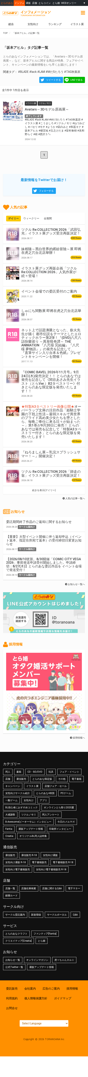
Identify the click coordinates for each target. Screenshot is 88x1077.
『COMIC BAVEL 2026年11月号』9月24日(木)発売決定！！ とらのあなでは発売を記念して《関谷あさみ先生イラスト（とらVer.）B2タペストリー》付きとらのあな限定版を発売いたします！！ (51, 381)
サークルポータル (57, 914)
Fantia (8, 828)
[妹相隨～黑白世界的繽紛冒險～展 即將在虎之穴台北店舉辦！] (12, 253)
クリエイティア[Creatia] (18, 940)
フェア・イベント (69, 771)
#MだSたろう (54, 71)
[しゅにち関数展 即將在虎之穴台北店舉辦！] (12, 315)
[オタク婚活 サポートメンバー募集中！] (44, 688)
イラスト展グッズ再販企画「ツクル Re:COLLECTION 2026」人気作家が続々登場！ (49, 272)
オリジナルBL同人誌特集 (33, 836)
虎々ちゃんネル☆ (64, 960)
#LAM (41, 71)
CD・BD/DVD (34, 771)
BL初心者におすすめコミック (21, 807)
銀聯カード (11, 895)
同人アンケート (50, 814)
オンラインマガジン (37, 960)
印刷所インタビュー (60, 828)
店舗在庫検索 (28, 888)
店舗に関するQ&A (52, 888)
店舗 (34, 3)
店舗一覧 (10, 888)
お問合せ (12, 1008)
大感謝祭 (10, 814)
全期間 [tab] (48, 218)
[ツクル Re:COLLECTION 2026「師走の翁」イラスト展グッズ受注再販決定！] (12, 476)
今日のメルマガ (66, 821)
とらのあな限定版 (42, 779)
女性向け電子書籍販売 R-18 (51, 869)
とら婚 (56, 3)
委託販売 (12, 988)
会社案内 (30, 988)
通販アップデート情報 (30, 828)
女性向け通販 (50, 855)
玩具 (51, 771)
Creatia (9, 836)
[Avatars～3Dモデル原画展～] (13, 111)
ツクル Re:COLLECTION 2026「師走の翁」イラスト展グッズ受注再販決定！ (51, 473)
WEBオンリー (68, 3)
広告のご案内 (51, 988)
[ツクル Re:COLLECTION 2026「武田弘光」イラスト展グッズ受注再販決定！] (12, 234)
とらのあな (7, 3)
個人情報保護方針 (35, 998)
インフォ (19, 3)
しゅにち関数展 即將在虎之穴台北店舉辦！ (51, 312)
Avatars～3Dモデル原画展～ (47, 109)
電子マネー (74, 888)
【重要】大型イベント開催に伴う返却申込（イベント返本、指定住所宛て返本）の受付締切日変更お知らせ (43, 540)
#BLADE (23, 71)
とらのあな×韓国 (45, 793)
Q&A (75, 914)
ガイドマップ (62, 998)
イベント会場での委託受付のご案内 (49, 291)
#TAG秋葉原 (72, 71)
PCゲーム (66, 793)
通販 (28, 3)
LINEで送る (76, 79)
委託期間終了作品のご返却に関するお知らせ (39, 522)
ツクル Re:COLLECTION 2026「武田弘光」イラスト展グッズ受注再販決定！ (51, 231)
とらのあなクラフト (16, 933)
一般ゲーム (11, 800)
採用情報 (72, 988)
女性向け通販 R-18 (15, 862)
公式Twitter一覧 (14, 967)
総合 (11, 24)
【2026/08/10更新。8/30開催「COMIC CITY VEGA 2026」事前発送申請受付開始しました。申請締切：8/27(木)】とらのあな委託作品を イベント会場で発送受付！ (44, 564)
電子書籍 (76, 779)
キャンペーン (12, 786)
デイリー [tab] (13, 218)
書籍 (18, 771)
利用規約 (12, 998)
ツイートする (53, 79)
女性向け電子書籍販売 (17, 869)
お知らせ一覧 (12, 960)
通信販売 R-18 (29, 855)
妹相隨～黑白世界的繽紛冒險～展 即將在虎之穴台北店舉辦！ (51, 251)
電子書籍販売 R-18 (63, 862)
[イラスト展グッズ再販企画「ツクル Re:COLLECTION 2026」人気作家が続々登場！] (12, 272)
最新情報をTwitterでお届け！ (44, 180)
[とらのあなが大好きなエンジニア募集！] (44, 728)
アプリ (43, 800)
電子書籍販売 (39, 862)
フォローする (46, 190)
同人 (7, 771)
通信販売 (21, 779)
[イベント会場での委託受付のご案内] (12, 296)
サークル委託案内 (15, 914)
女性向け (33, 24)
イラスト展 (32, 786)
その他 (61, 779)
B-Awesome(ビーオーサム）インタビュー (28, 821)
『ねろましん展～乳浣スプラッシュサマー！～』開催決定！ (50, 454)
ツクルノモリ (28, 814)
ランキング (55, 24)
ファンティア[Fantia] (45, 933)
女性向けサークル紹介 (17, 793)
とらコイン (44, 3)
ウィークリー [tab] (31, 218)
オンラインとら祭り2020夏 (59, 807)
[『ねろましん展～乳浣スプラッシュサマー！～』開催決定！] (12, 456)
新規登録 (36, 914)
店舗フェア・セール (56, 786)
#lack (33, 71)
